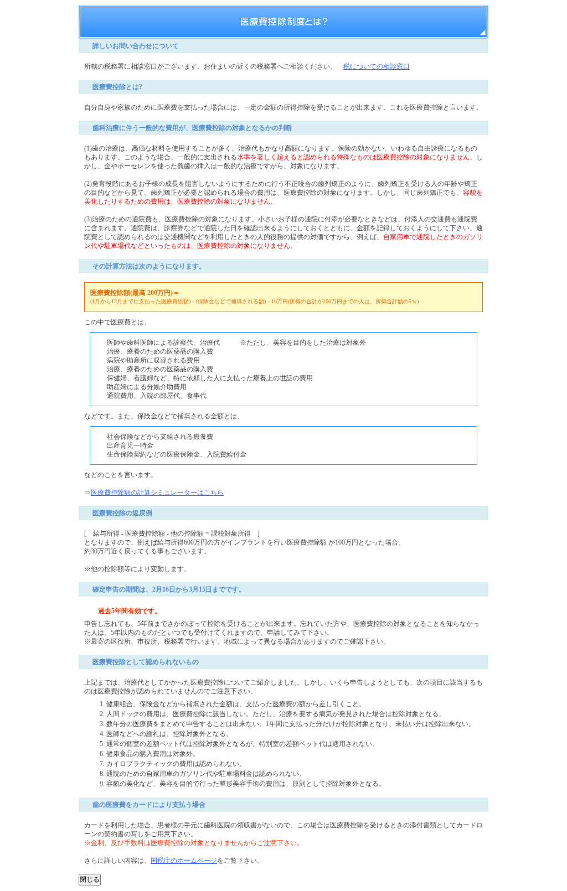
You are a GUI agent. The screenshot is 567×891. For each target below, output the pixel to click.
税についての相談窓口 (376, 66)
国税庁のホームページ (184, 860)
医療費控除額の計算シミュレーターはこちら (157, 492)
